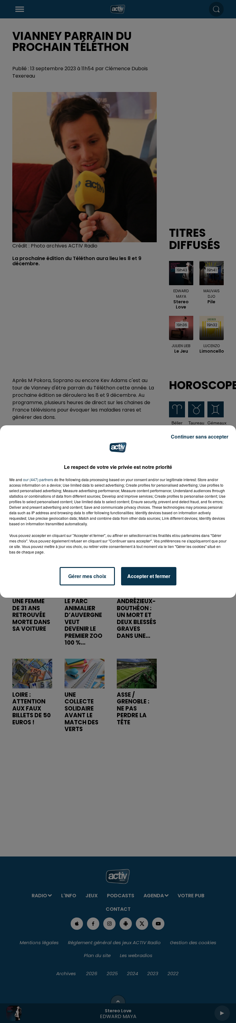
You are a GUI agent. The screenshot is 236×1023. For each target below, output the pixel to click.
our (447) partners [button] (38, 479)
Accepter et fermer (148, 576)
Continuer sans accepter (199, 436)
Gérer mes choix (87, 576)
